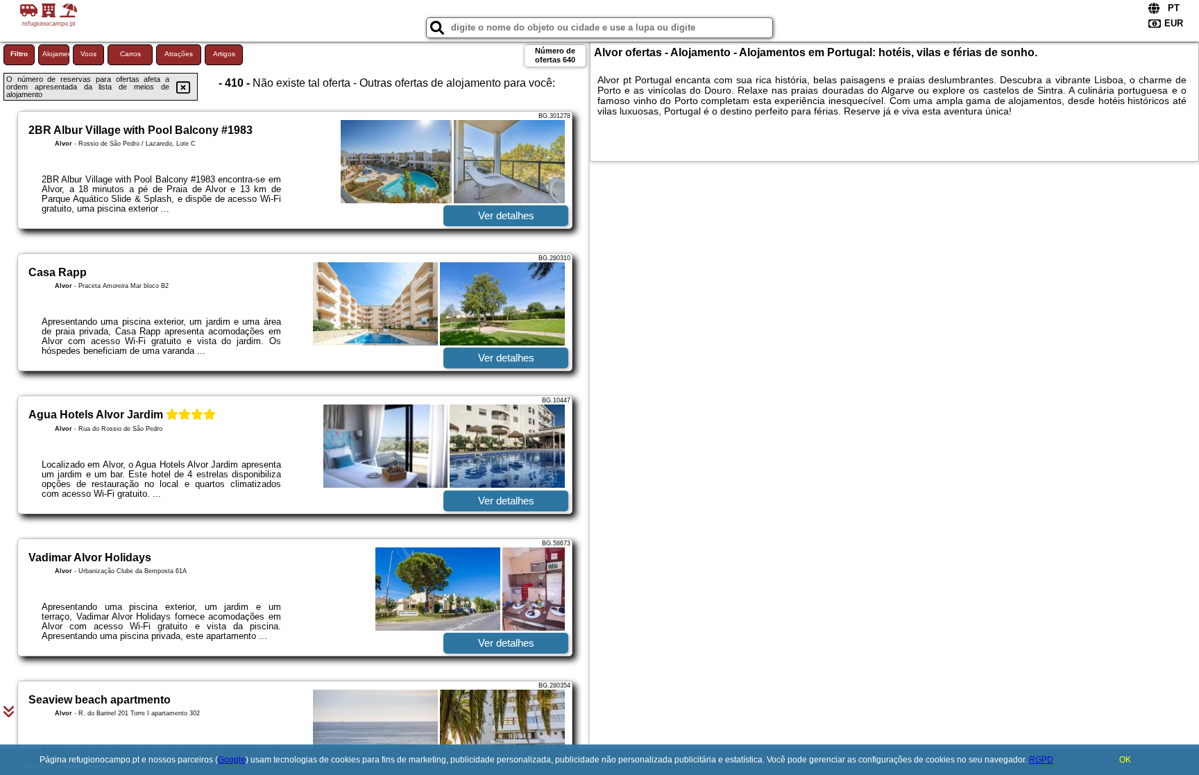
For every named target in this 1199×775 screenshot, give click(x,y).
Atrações (178, 54)
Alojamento (55, 54)
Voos (88, 54)
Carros (130, 54)
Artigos (224, 54)
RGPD (1041, 760)
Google (232, 760)
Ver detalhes (506, 215)
